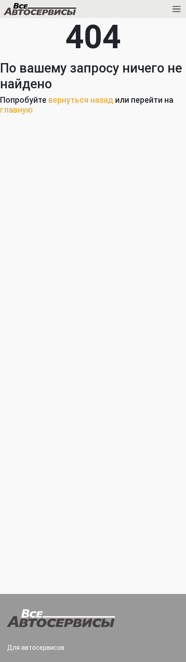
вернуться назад (80, 100)
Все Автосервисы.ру (55, 11)
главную (16, 109)
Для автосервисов (36, 647)
